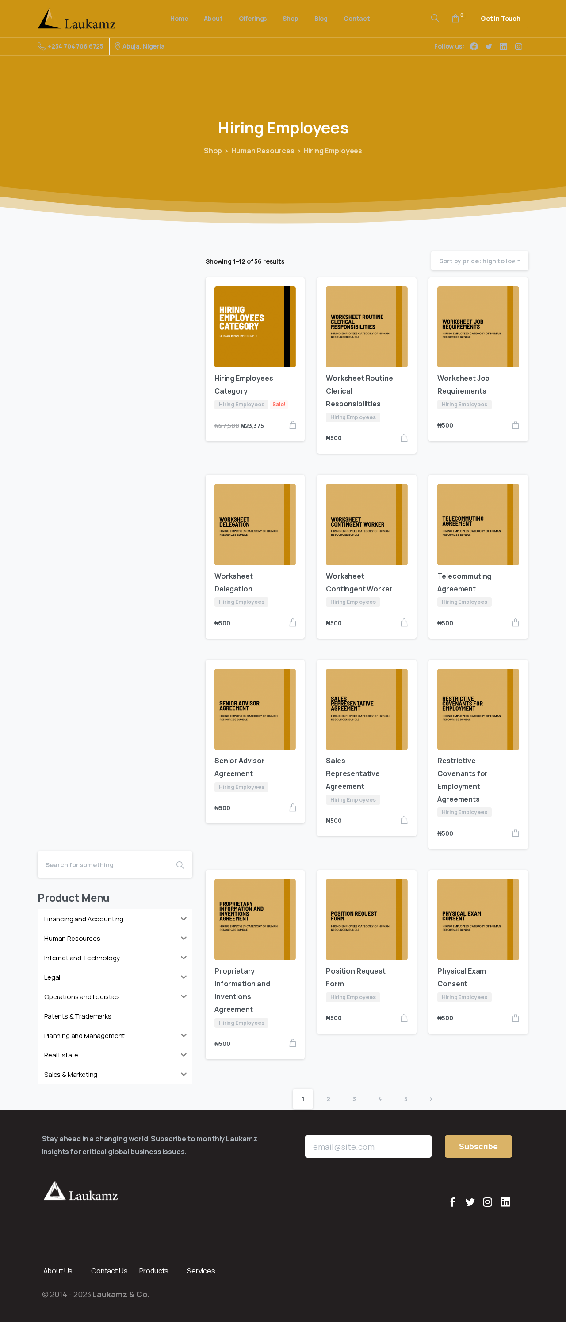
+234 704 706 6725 (75, 46)
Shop (213, 150)
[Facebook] (474, 46)
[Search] (435, 18)
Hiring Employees (333, 150)
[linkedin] (503, 46)
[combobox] (479, 260)
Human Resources (262, 150)
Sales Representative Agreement (353, 773)
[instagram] (518, 46)
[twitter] (488, 46)
